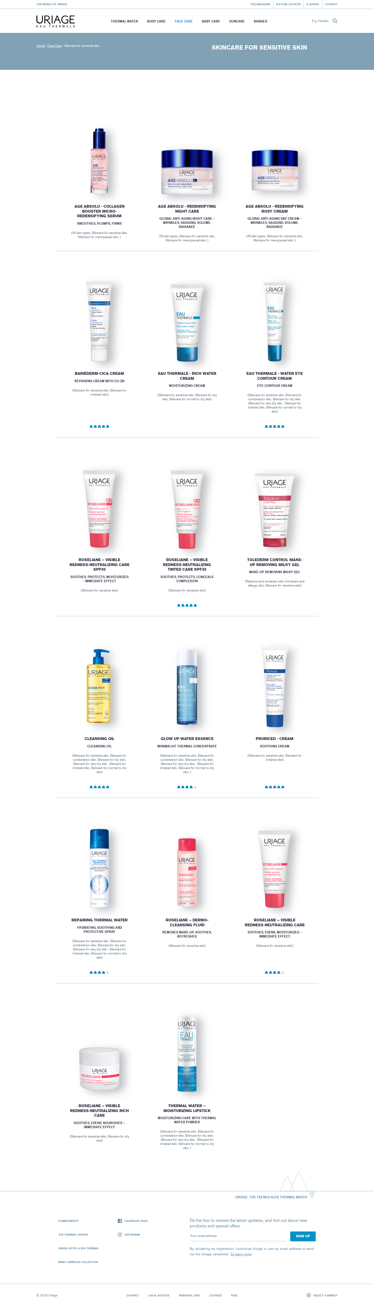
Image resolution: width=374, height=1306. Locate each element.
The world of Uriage (51, 4)
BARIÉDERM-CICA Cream (99, 373)
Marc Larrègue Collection (78, 1262)
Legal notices (158, 1295)
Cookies (215, 1295)
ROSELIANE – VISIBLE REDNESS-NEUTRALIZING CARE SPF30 (99, 565)
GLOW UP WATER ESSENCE (186, 738)
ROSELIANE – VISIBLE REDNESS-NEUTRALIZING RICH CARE (99, 1111)
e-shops (313, 4)
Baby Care (211, 21)
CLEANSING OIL (99, 738)
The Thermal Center (73, 1234)
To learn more (241, 1254)
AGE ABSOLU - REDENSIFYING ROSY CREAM (275, 209)
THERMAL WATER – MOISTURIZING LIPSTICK (187, 1108)
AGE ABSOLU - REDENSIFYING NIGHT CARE (187, 209)
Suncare (237, 21)
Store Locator (289, 4)
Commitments (68, 1220)
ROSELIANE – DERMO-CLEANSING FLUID (187, 922)
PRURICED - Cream (275, 738)
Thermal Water (124, 21)
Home (40, 46)
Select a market (325, 1295)
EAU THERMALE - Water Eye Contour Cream (274, 376)
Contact (331, 4)
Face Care (184, 21)
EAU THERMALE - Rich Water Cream (187, 376)
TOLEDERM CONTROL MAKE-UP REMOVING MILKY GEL (274, 562)
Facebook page (136, 1220)
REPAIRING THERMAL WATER (99, 920)
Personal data (189, 1295)
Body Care (156, 21)
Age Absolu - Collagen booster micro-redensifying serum (99, 211)
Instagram (132, 1234)
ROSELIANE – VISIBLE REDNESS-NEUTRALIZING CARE (275, 922)
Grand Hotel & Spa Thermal (78, 1248)
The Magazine (260, 4)
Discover (99, 182)
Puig (234, 1295)
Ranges (260, 21)
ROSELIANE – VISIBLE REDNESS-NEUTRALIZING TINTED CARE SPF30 (187, 565)
